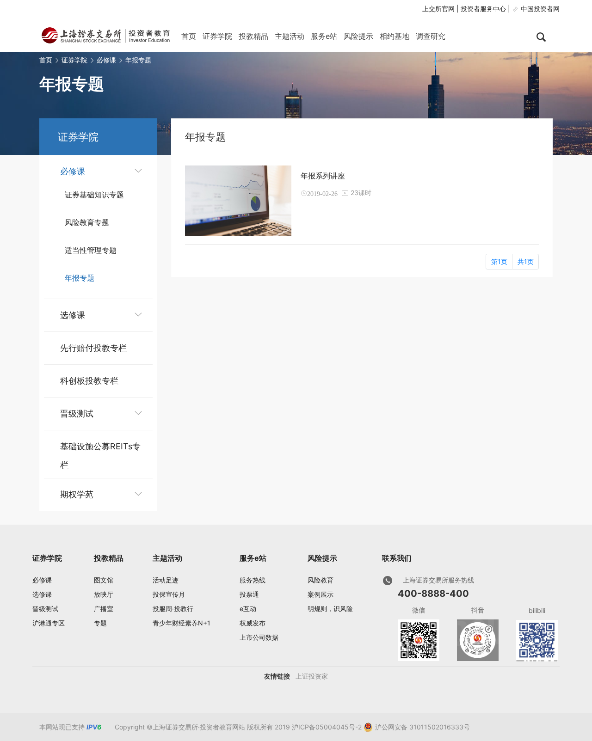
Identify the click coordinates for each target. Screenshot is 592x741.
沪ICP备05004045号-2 (327, 727)
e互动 (248, 608)
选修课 (72, 315)
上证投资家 (312, 676)
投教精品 (253, 36)
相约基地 (394, 36)
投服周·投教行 (173, 608)
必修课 (106, 60)
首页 (188, 36)
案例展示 (320, 594)
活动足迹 (166, 580)
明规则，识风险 (330, 608)
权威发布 (252, 623)
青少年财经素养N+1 (181, 623)
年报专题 (138, 60)
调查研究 (430, 36)
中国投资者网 (540, 8)
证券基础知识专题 (94, 194)
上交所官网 (438, 8)
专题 (100, 623)
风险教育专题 (87, 222)
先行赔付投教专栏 (93, 348)
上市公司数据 (259, 637)
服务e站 (324, 36)
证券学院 (217, 36)
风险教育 (320, 580)
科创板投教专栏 (89, 381)
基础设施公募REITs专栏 (100, 448)
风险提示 (358, 36)
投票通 (249, 594)
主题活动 (289, 36)
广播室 (103, 608)
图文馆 (103, 580)
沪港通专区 (48, 623)
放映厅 (103, 594)
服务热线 (252, 580)
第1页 (499, 261)
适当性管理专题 (91, 250)
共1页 (526, 261)
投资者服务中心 (483, 8)
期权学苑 (76, 494)
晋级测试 (76, 413)
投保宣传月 (169, 594)
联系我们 (397, 558)
